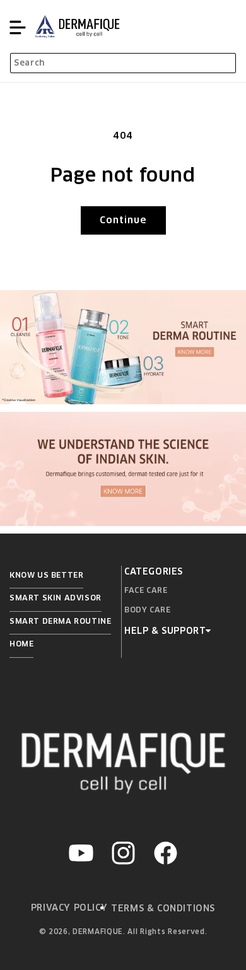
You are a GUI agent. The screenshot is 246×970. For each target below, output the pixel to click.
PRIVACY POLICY (69, 907)
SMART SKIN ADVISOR (55, 597)
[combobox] (123, 63)
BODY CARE (147, 609)
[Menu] (18, 26)
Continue (123, 220)
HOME (21, 643)
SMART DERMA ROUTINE (60, 621)
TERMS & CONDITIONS (163, 908)
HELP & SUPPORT (165, 630)
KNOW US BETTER (46, 575)
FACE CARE (145, 590)
